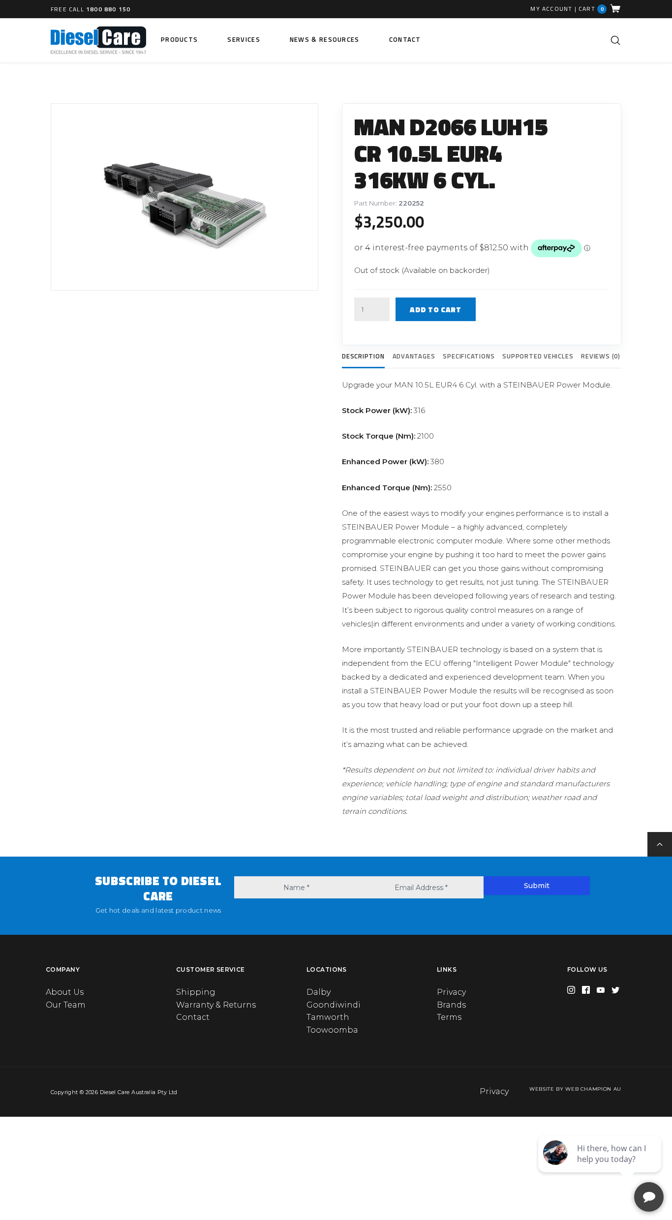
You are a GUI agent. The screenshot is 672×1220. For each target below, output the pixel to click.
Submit (537, 885)
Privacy (451, 992)
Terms (449, 1017)
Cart (591, 8)
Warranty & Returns (216, 1005)
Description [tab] (363, 356)
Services (243, 39)
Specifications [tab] (468, 356)
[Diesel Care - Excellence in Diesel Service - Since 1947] (98, 40)
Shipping (195, 992)
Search (615, 40)
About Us (65, 992)
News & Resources (325, 39)
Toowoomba (332, 1030)
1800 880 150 (108, 9)
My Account (551, 8)
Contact (405, 39)
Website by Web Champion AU (575, 1089)
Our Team (66, 1005)
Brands (451, 1005)
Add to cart (435, 309)
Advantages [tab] (414, 356)
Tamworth (327, 1017)
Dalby (318, 992)
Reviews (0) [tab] (600, 356)
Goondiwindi (333, 1005)
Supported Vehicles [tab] (537, 356)
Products (179, 39)
